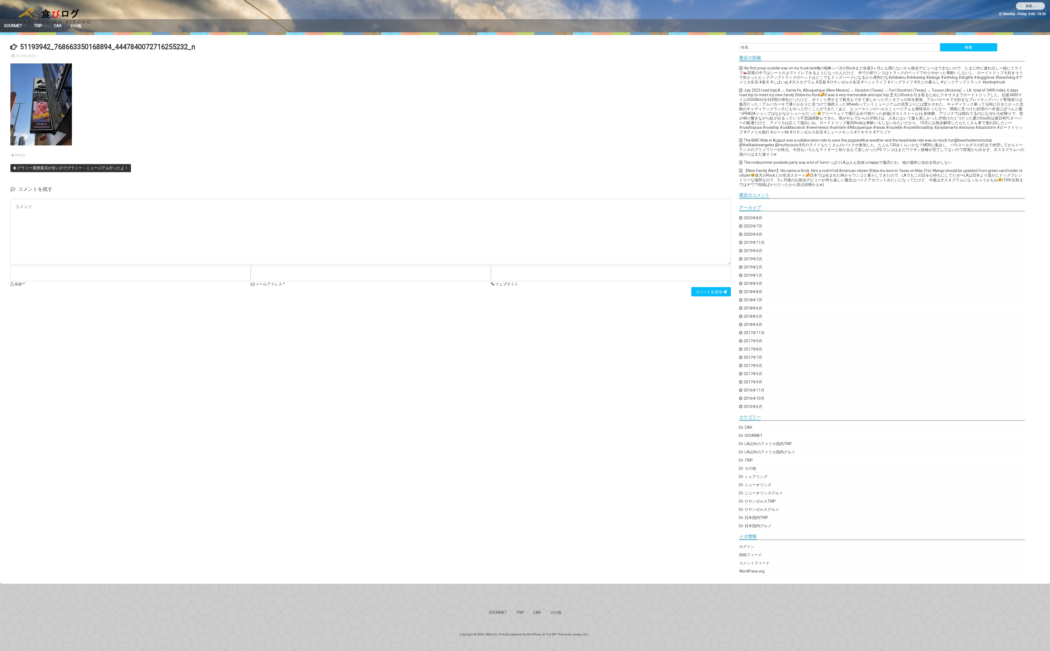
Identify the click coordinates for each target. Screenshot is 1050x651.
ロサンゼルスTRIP (760, 501)
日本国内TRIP (756, 517)
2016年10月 (754, 398)
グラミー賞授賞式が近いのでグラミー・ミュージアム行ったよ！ (72, 168)
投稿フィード (750, 555)
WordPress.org (752, 571)
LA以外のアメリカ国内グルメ (770, 452)
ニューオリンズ (758, 485)
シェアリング (756, 476)
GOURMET (13, 26)
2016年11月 (754, 390)
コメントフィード (754, 563)
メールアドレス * (270, 284)
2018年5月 (753, 316)
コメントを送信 (709, 292)
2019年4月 (753, 251)
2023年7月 (753, 226)
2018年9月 (753, 283)
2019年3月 (753, 259)
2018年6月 (753, 308)
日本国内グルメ (758, 526)
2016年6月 (753, 406)
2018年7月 (753, 300)
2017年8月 (753, 349)
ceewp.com (580, 634)
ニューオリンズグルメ (764, 493)
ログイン (746, 546)
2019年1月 (753, 275)
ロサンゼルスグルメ (762, 509)
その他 (75, 26)
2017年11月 (754, 333)
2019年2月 (753, 267)
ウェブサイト (506, 284)
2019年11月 (754, 242)
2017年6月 (753, 365)
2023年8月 (753, 218)
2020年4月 (753, 234)
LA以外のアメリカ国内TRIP (768, 444)
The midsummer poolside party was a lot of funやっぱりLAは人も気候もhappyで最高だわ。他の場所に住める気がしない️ (848, 162)
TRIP (38, 26)
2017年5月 (753, 374)
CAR (58, 26)
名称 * (19, 284)
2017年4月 (753, 382)
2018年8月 (753, 292)
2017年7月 (753, 357)
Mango (20, 155)
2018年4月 (753, 324)
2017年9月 (753, 341)
